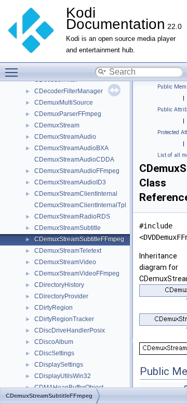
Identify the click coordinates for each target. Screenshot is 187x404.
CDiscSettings (54, 353)
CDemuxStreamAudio (65, 136)
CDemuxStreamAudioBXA (71, 148)
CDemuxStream (56, 125)
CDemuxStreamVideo (65, 262)
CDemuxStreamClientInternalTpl (80, 205)
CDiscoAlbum (53, 341)
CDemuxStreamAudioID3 (70, 182)
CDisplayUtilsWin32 (62, 376)
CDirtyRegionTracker (64, 319)
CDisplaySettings (58, 364)
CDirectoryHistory (59, 284)
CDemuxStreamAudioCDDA (74, 159)
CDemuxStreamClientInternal (75, 193)
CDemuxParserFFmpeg (67, 114)
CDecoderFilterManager (68, 91)
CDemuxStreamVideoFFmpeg (76, 273)
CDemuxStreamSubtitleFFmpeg (79, 239)
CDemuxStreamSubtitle (67, 228)
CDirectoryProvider (61, 296)
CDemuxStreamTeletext (67, 250)
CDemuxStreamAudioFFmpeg (76, 171)
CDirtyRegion (53, 307)
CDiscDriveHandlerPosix (69, 330)
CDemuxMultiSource (63, 102)
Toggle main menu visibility (13, 72)
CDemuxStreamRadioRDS (72, 216)
